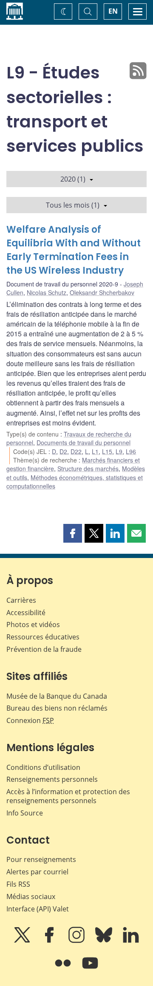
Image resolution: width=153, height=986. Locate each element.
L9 (119, 451)
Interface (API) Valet (37, 909)
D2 (63, 451)
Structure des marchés (88, 468)
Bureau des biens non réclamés (57, 708)
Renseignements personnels (52, 779)
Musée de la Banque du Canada (56, 696)
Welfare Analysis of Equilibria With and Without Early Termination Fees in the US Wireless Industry (73, 250)
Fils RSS (18, 884)
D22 (76, 451)
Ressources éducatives (42, 637)
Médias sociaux (30, 896)
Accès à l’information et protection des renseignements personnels (68, 796)
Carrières (21, 600)
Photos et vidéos (33, 624)
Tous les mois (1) (72, 205)
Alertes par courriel (37, 871)
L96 (131, 451)
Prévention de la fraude (44, 649)
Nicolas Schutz (46, 292)
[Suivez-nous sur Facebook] (50, 941)
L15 (107, 451)
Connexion (30, 720)
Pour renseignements (41, 859)
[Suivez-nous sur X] (23, 941)
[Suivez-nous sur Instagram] (77, 941)
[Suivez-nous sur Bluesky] (104, 941)
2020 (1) (72, 179)
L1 (95, 451)
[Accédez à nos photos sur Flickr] (63, 969)
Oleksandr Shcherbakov (102, 292)
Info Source (24, 813)
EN (113, 11)
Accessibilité (25, 612)
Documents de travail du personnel (83, 442)
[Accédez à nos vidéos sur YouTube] (90, 969)
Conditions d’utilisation (43, 767)
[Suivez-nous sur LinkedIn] (131, 941)
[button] (72, 533)
